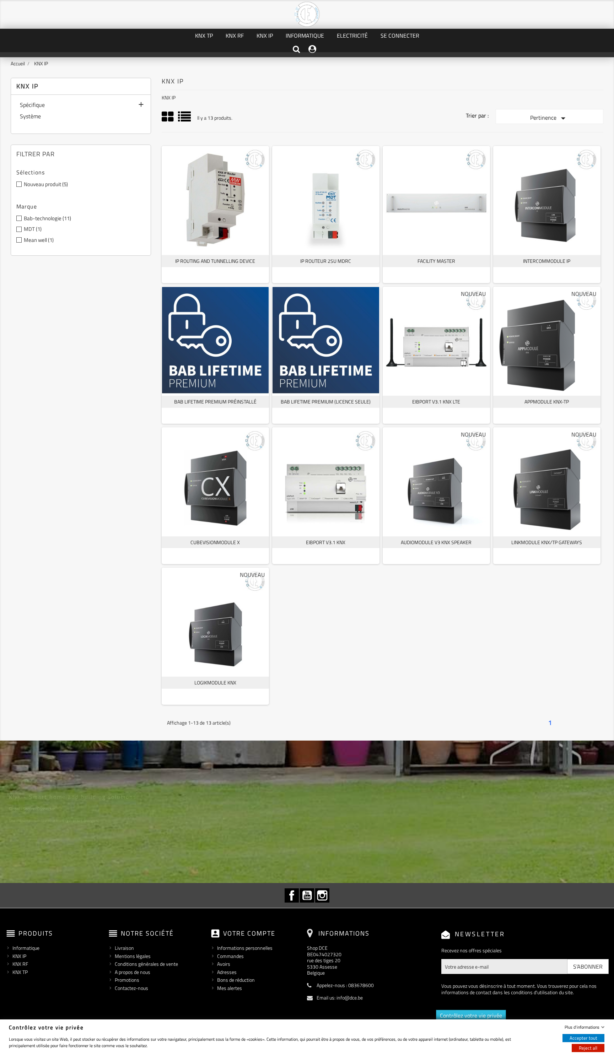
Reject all (588, 1047)
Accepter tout (583, 1037)
